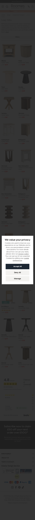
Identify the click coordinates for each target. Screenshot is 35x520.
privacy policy (23, 254)
